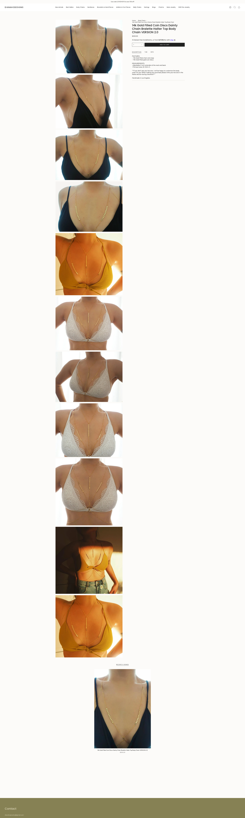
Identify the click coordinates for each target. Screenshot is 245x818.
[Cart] (239, 7)
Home (134, 20)
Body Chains (142, 20)
